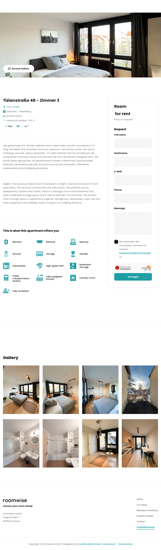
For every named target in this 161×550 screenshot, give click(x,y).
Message (119, 208)
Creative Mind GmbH (89, 544)
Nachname (120, 153)
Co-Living (142, 504)
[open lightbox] (21, 389)
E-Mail (118, 171)
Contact (141, 521)
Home (140, 499)
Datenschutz (125, 544)
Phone (118, 189)
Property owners (145, 515)
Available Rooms (146, 527)
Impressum (109, 544)
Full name (120, 134)
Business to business (147, 510)
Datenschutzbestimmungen (135, 253)
